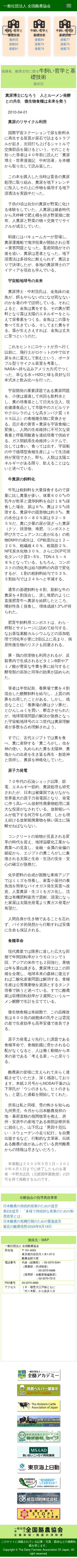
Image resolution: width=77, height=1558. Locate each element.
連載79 (39, 44)
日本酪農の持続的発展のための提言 (30, 1205)
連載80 (39, 39)
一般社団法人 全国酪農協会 (27, 5)
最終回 (13, 39)
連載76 (65, 44)
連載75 (65, 48)
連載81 (13, 48)
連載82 (13, 44)
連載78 (39, 48)
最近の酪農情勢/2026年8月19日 (27, 1226)
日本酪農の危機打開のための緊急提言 (32, 1221)
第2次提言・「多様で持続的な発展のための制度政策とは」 (38, 1213)
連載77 (65, 39)
